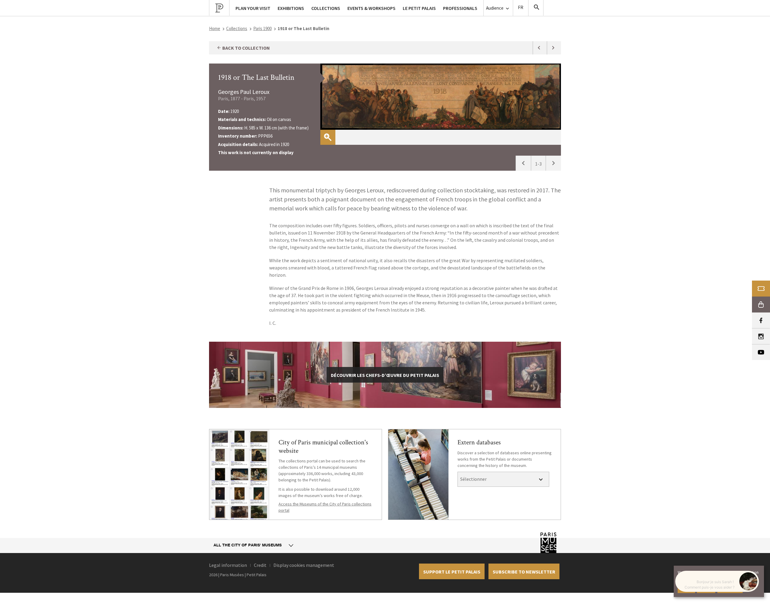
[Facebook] (761, 320)
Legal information (228, 565)
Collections (236, 28)
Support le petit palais (451, 572)
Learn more (730, 588)
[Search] (536, 8)
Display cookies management (303, 565)
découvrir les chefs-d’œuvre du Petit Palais (385, 375)
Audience (495, 8)
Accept (686, 588)
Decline (706, 588)
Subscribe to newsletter (524, 572)
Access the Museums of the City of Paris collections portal (325, 507)
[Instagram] (761, 336)
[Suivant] (553, 163)
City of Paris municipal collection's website (323, 446)
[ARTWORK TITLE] (540, 47)
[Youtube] (761, 352)
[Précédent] (523, 163)
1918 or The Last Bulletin (256, 77)
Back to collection (245, 48)
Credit (260, 565)
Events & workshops (371, 8)
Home (214, 28)
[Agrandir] (327, 137)
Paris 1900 (262, 28)
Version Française (520, 8)
